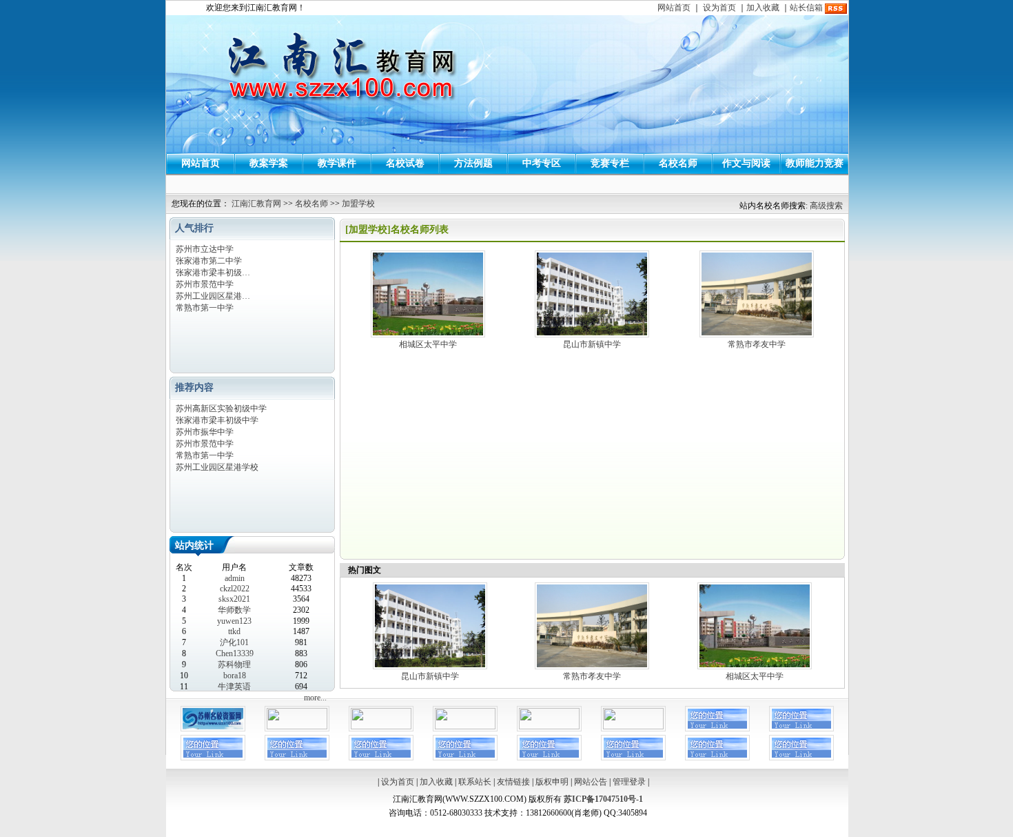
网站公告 (590, 782)
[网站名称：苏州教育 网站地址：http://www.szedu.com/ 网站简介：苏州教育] (633, 726)
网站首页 (673, 7)
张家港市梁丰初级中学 (217, 420)
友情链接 (513, 782)
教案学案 (268, 163)
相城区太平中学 (428, 344)
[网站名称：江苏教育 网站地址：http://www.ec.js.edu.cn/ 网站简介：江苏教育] (549, 726)
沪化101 (234, 642)
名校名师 (678, 163)
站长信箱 (806, 7)
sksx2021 (234, 599)
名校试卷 (405, 163)
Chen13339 (235, 653)
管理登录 (629, 782)
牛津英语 (234, 686)
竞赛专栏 (610, 163)
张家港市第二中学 (209, 261)
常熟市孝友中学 (757, 344)
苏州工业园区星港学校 (217, 467)
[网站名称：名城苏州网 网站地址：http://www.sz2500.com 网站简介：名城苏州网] (381, 726)
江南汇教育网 (256, 203)
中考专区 (541, 163)
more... (315, 697)
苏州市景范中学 (205, 284)
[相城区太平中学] (428, 336)
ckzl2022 (234, 588)
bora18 (234, 675)
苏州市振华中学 (205, 432)
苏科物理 (234, 664)
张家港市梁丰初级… (213, 272)
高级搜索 (826, 205)
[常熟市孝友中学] (756, 336)
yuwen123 (234, 621)
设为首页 (719, 7)
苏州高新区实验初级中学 (221, 408)
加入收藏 (762, 7)
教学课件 (337, 163)
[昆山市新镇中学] (592, 336)
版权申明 (552, 782)
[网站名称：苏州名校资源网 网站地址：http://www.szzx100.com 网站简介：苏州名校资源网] (213, 728)
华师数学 (234, 610)
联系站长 (474, 782)
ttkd (234, 631)
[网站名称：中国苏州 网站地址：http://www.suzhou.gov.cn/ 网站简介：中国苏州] (465, 726)
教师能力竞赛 (814, 163)
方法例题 (473, 163)
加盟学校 (358, 203)
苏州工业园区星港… (213, 296)
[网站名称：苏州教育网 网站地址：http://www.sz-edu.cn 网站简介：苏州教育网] (297, 726)
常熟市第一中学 (205, 308)
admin (235, 578)
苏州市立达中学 (205, 249)
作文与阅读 (746, 163)
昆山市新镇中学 (592, 344)
